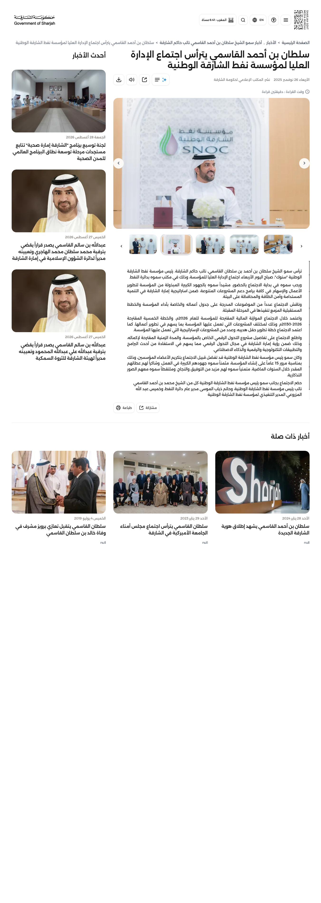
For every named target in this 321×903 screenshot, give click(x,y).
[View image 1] (278, 244)
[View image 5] (142, 244)
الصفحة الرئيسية (296, 42)
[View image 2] (244, 244)
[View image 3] (210, 244)
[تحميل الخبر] (118, 79)
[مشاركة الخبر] (144, 79)
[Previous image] (304, 163)
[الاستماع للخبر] (131, 79)
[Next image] (118, 163)
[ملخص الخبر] (160, 80)
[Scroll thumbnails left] (301, 246)
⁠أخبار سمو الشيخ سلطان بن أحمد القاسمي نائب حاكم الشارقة (211, 42)
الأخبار (271, 42)
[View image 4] (176, 244)
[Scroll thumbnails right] (121, 246)
